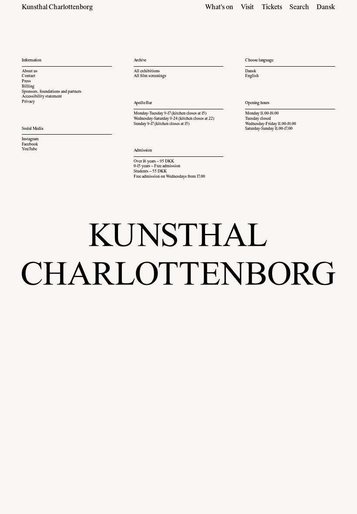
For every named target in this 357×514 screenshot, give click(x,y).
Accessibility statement (42, 97)
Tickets (272, 7)
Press (26, 81)
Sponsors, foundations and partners (51, 92)
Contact (28, 76)
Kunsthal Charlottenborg (57, 7)
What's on (219, 7)
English (252, 76)
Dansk (326, 7)
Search (299, 7)
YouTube (29, 149)
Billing (28, 87)
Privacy (28, 102)
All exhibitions (147, 71)
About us (29, 71)
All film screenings (150, 76)
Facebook (30, 144)
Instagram (30, 139)
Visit (247, 7)
